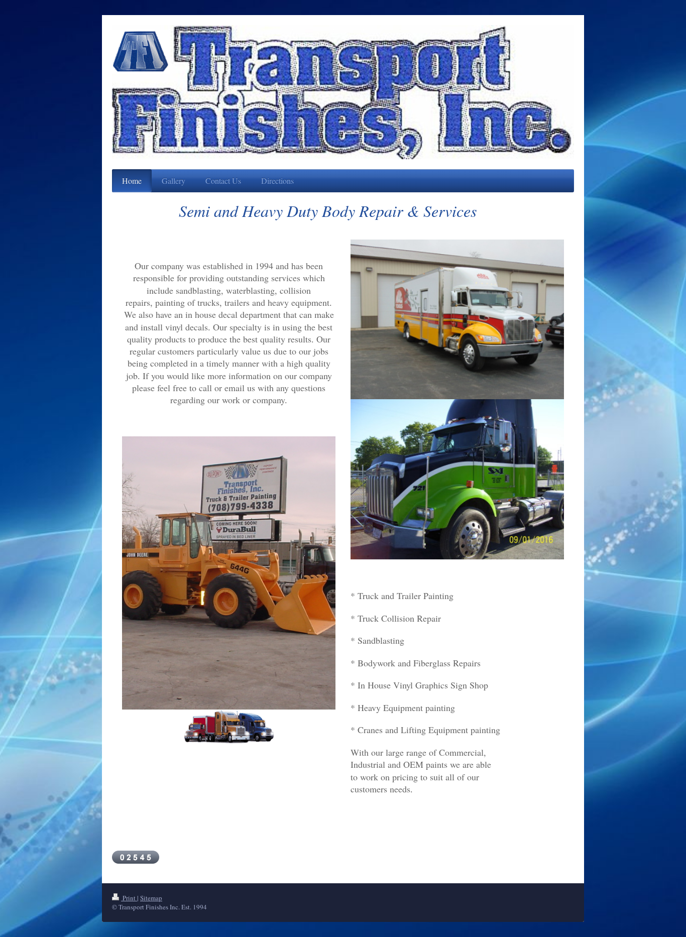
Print (129, 897)
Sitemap (151, 897)
